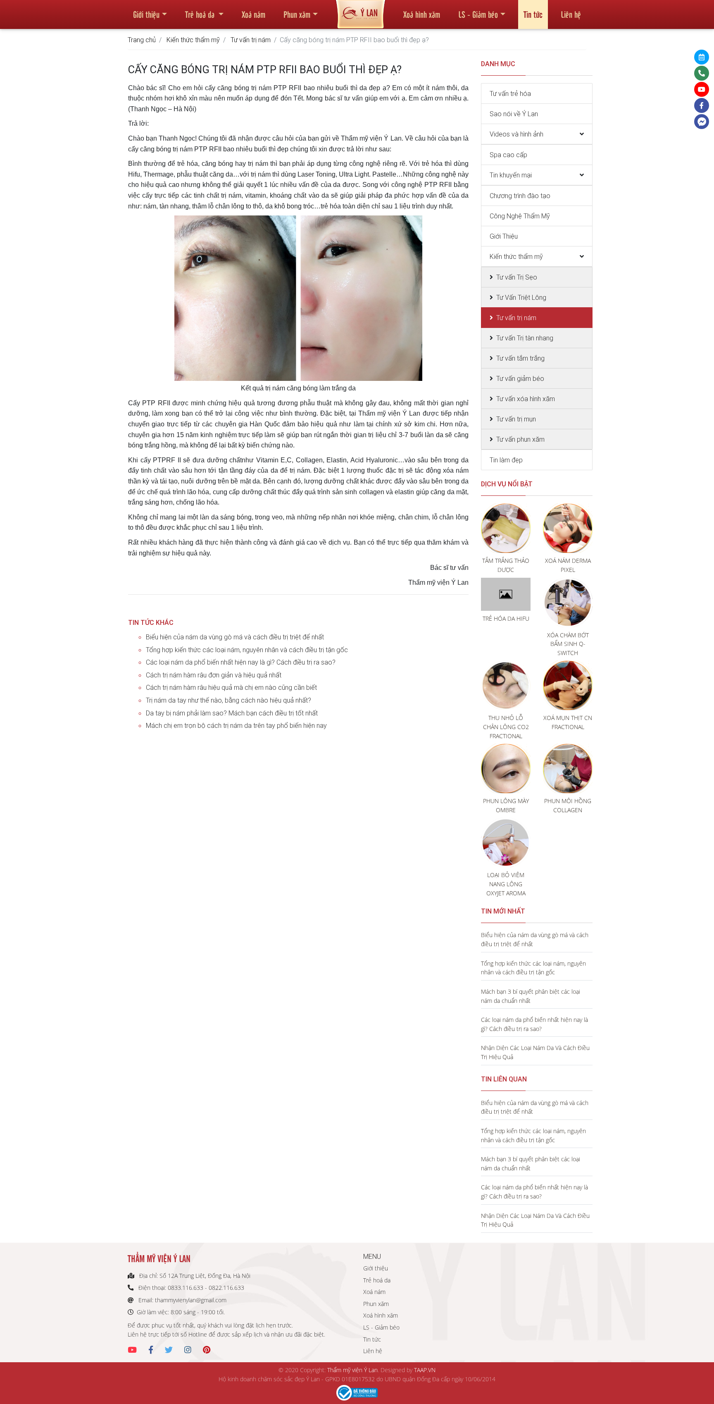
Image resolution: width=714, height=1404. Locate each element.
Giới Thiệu (504, 236)
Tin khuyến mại (511, 175)
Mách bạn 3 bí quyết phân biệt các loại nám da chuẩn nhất (530, 996)
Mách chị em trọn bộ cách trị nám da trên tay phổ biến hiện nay (236, 725)
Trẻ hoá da (201, 14)
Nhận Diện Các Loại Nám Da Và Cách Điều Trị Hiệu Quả (535, 1052)
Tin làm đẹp (506, 460)
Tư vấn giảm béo (520, 378)
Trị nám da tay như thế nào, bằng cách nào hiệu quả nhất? (228, 700)
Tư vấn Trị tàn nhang (524, 338)
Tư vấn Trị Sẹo (516, 277)
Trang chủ (142, 40)
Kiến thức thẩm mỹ (193, 40)
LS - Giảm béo (478, 14)
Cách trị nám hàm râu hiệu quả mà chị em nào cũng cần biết (231, 687)
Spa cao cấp (508, 155)
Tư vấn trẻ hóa (510, 93)
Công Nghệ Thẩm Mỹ (520, 216)
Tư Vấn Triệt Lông (521, 297)
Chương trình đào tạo (520, 195)
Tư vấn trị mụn (516, 419)
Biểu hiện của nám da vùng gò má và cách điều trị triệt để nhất (235, 637)
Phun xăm (296, 14)
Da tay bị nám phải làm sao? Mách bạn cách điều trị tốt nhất (232, 713)
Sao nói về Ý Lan (514, 114)
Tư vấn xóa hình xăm (525, 399)
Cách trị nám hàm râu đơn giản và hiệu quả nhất (213, 675)
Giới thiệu (146, 14)
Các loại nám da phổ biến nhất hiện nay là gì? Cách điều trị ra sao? (241, 662)
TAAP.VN (425, 1370)
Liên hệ (571, 14)
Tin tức (533, 14)
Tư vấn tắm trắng (520, 358)
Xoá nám (253, 14)
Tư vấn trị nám (251, 40)
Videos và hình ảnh (516, 134)
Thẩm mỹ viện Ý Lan (352, 1370)
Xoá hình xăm (421, 14)
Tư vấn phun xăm (520, 439)
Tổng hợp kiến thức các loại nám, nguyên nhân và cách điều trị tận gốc (247, 650)
